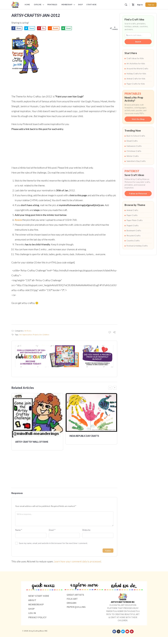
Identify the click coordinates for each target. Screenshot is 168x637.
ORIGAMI (71, 602)
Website (86, 530)
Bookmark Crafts (134, 230)
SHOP (31, 608)
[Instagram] (118, 631)
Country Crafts (133, 240)
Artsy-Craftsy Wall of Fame (31, 441)
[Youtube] (127, 631)
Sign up (151, 5)
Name (18, 530)
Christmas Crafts (134, 151)
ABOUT (32, 600)
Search (138, 42)
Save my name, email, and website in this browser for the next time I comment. (53, 543)
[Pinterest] (132, 631)
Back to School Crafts (136, 136)
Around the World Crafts (137, 68)
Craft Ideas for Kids (135, 58)
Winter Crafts (133, 156)
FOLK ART (72, 598)
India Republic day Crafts (84, 436)
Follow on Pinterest (138, 193)
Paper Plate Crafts (135, 220)
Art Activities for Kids (136, 63)
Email (52, 530)
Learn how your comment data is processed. (78, 561)
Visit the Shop (138, 119)
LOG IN (32, 613)
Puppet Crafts (132, 225)
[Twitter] (123, 631)
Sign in (140, 5)
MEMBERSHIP (36, 604)
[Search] (125, 4)
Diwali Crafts (132, 141)
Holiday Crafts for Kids (136, 73)
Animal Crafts (132, 210)
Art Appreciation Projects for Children (34, 334)
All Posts (27, 331)
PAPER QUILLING (76, 606)
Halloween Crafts (134, 146)
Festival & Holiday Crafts (137, 246)
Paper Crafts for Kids (136, 84)
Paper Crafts (132, 215)
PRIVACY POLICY (37, 617)
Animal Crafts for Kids (136, 78)
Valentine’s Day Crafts (136, 161)
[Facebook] (114, 631)
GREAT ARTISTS (75, 594)
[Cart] (133, 4)
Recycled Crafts (133, 235)
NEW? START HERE (38, 595)
